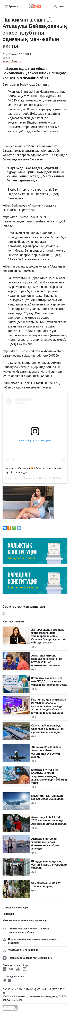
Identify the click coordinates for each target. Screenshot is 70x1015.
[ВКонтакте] (5, 528)
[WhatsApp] (14, 528)
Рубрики (13, 6)
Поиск (61, 6)
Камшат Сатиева (12, 61)
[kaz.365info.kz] (35, 6)
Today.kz (26, 84)
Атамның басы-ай (46, 383)
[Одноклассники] (9, 528)
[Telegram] (19, 528)
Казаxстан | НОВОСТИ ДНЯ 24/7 (42, 478)
